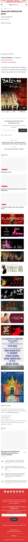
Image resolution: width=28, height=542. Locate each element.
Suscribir (14, 519)
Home (2, 8)
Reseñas (4, 204)
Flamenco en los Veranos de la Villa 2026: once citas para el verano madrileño (10, 453)
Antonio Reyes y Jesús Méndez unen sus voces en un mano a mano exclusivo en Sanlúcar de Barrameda (16, 481)
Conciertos (10, 8)
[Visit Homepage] (14, 4)
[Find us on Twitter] (8, 492)
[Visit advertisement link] (14, 1)
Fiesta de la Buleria (8, 135)
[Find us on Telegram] (23, 492)
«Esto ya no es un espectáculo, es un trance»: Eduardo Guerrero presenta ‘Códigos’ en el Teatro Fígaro (15, 468)
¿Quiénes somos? (14, 529)
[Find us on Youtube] (17, 492)
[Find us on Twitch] (20, 492)
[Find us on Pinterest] (11, 492)
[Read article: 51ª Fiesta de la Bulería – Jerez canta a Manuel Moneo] (14, 199)
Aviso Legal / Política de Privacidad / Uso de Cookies (14, 499)
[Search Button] (26, 5)
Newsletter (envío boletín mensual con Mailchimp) (14, 525)
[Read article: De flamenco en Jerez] (14, 164)
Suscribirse (22, 130)
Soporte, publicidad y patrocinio (14, 531)
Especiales (4, 169)
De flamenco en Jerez (6, 172)
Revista (5, 8)
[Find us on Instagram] (14, 492)
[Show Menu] (1, 5)
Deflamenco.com (9, 539)
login (5, 213)
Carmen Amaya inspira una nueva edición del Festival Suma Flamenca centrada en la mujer (14, 461)
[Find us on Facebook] (5, 492)
